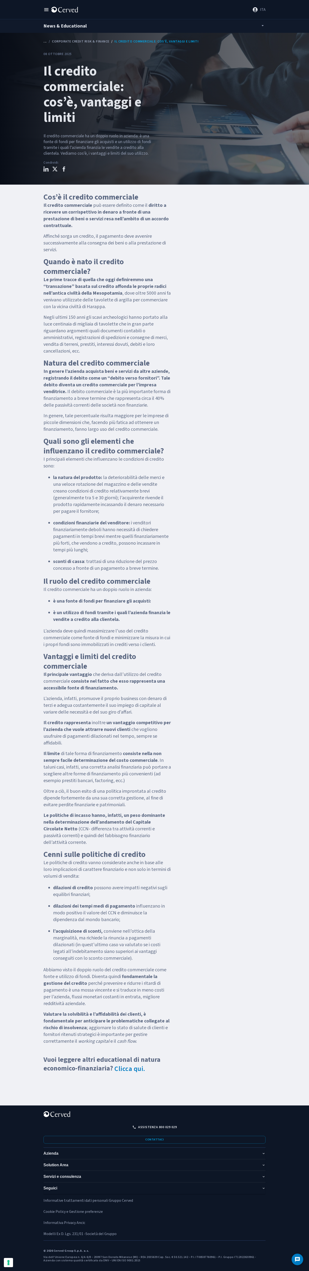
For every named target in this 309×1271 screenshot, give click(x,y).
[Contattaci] (297, 1259)
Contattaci (154, 1140)
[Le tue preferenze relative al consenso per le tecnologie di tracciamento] (8, 1262)
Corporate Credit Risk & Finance (80, 41)
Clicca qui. (129, 1069)
